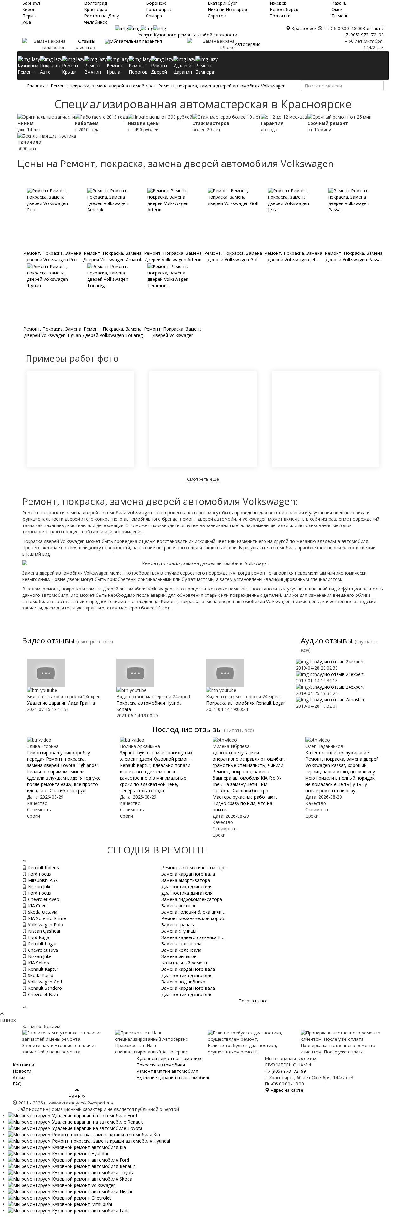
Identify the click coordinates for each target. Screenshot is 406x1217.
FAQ (17, 1084)
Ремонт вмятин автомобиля (167, 1071)
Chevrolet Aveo (43, 899)
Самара (154, 16)
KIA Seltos (38, 963)
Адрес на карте (286, 1090)
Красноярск (158, 9)
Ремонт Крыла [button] (115, 68)
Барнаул (31, 3)
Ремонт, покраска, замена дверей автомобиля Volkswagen (221, 86)
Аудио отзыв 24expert (340, 662)
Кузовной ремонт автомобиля (169, 1058)
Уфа (26, 22)
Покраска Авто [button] (50, 68)
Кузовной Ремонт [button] (28, 68)
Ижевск (278, 3)
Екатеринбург (222, 3)
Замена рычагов (179, 906)
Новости (22, 1071)
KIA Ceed (37, 906)
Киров (29, 9)
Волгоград (95, 3)
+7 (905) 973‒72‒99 (363, 35)
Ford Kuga (38, 937)
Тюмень (340, 16)
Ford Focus (39, 874)
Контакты (373, 28)
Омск (337, 9)
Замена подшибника (183, 982)
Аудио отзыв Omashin (340, 700)
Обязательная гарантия (136, 41)
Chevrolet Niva (42, 950)
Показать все (253, 1001)
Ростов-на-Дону (101, 16)
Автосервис (247, 44)
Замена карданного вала (188, 874)
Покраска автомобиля (160, 1065)
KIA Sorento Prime (46, 918)
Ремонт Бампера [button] (204, 68)
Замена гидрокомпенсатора (191, 899)
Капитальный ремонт (184, 963)
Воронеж (156, 3)
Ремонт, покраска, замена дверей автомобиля (101, 86)
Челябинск (95, 22)
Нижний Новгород (227, 9)
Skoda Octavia (42, 912)
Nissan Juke (39, 887)
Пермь (29, 16)
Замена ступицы (178, 931)
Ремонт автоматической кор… (194, 868)
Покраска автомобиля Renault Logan (246, 703)
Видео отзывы (48, 640)
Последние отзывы (187, 729)
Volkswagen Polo (45, 925)
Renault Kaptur (42, 969)
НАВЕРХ (77, 1096)
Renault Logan (42, 944)
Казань (339, 3)
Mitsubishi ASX (42, 880)
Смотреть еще (203, 479)
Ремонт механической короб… (194, 918)
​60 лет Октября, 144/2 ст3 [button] (365, 44)
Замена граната (178, 925)
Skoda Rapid (40, 975)
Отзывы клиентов (85, 44)
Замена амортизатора (185, 880)
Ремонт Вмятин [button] (92, 68)
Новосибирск (284, 9)
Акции (19, 1077)
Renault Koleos (43, 868)
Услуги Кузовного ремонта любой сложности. (188, 35)
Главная (36, 86)
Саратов (217, 16)
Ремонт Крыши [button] (70, 68)
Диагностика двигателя (187, 887)
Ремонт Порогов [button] (138, 68)
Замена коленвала (181, 944)
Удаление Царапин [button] (183, 68)
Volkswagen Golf (44, 982)
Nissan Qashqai (43, 931)
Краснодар (95, 9)
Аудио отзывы (327, 640)
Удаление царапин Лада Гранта (61, 703)
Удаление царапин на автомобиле (173, 1077)
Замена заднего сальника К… (192, 937)
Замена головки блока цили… (193, 912)
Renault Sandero (44, 988)
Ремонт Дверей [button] (159, 68)
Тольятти (280, 16)
